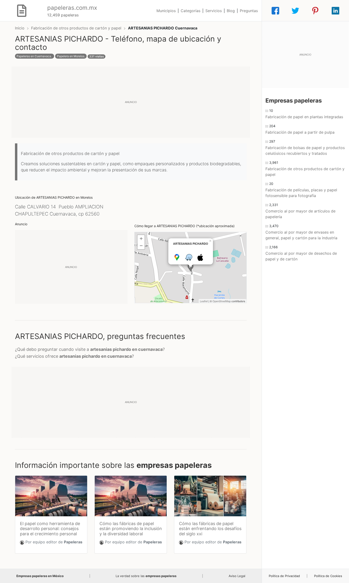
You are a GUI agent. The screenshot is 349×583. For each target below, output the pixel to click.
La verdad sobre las (146, 576)
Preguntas (249, 10)
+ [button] (141, 238)
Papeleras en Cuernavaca (34, 56)
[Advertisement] (131, 102)
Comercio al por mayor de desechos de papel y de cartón (301, 256)
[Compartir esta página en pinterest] (315, 10)
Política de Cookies (328, 576)
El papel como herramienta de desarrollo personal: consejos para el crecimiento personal (50, 528)
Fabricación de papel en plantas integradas (304, 116)
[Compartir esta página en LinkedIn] (335, 10)
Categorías (190, 10)
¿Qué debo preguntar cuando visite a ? (90, 349)
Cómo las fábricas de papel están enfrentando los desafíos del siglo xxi (210, 528)
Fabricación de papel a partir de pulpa (300, 132)
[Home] (21, 10)
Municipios (166, 10)
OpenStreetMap (221, 301)
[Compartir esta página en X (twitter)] (295, 10)
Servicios (213, 10)
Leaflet (204, 301)
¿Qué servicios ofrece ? (74, 356)
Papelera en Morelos (70, 56)
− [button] (141, 246)
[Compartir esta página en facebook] (275, 10)
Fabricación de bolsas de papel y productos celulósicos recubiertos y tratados (305, 150)
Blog (231, 10)
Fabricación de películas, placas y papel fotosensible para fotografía (301, 193)
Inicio (19, 28)
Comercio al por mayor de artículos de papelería (300, 214)
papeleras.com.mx (72, 7)
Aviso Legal (237, 576)
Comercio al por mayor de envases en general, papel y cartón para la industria (301, 235)
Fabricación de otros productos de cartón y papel (77, 28)
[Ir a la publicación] (51, 496)
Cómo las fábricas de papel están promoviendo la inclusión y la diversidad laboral (130, 528)
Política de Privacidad (284, 576)
